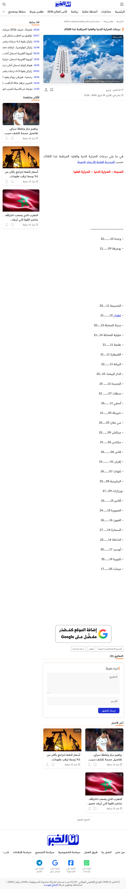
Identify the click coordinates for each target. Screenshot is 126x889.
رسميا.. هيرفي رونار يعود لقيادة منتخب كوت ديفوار (17, 77)
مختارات (106, 11)
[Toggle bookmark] (51, 90)
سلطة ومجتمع (17, 11)
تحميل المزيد (83, 819)
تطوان (117, 315)
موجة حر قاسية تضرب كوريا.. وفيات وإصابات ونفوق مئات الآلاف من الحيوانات (18, 88)
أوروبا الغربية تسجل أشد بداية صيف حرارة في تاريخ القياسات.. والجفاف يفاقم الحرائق (17, 53)
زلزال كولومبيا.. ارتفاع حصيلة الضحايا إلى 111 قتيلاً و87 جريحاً (17, 47)
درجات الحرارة (78, 649)
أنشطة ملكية (89, 11)
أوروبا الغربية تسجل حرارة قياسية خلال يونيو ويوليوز (17, 59)
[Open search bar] (4, 4)
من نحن (120, 852)
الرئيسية (120, 11)
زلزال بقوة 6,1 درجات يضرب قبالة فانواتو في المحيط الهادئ (17, 41)
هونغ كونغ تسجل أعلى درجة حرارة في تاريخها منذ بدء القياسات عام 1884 (17, 65)
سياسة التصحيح (44, 852)
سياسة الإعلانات (22, 852)
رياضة (74, 11)
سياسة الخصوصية (69, 852)
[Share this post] (46, 90)
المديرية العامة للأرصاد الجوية (96, 162)
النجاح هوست (51, 884)
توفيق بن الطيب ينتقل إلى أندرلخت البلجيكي (17, 35)
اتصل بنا (106, 852)
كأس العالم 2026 (57, 11)
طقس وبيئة (36, 11)
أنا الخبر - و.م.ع (113, 89)
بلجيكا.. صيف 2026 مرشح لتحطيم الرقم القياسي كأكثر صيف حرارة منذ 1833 (17, 29)
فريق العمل (90, 852)
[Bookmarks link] (122, 4)
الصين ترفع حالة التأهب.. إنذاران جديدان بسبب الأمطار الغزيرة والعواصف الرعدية (17, 82)
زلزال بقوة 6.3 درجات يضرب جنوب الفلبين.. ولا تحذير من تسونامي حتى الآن (17, 71)
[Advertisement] (83, 129)
